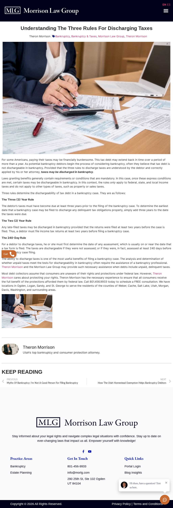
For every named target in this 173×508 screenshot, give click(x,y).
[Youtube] (89, 451)
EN (164, 4)
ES (168, 4)
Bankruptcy (62, 36)
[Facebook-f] (83, 451)
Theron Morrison (136, 36)
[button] (166, 11)
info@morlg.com (78, 472)
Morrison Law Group (111, 36)
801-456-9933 (76, 466)
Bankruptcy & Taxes (84, 36)
